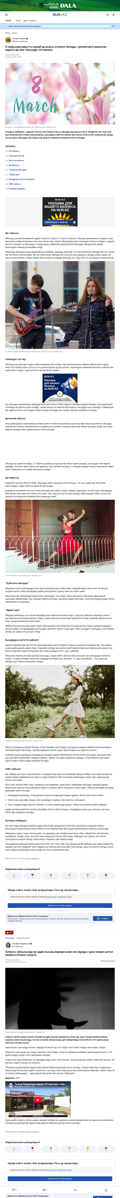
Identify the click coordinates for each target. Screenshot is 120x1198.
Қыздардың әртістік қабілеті (21, 179)
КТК (94, 1040)
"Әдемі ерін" (14, 175)
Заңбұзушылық (23, 938)
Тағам (8, 21)
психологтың (34, 367)
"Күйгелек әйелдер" (18, 170)
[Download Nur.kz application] (60, 5)
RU (108, 15)
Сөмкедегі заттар (16, 156)
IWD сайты (55, 844)
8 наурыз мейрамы (68, 238)
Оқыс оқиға (10, 938)
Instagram (104, 918)
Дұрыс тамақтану (30, 21)
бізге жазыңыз (33, 858)
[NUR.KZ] (60, 14)
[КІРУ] (113, 14)
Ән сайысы (14, 151)
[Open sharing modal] (75, 1189)
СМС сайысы (15, 184)
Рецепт (18, 21)
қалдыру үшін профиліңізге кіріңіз (59, 897)
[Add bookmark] (106, 1190)
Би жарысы (14, 165)
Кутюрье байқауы (17, 189)
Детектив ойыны (16, 160)
